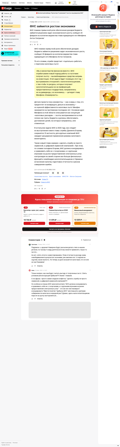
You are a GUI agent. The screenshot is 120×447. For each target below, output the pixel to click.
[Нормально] (58, 173)
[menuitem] (10, 13)
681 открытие (38, 185)
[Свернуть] (118, 445)
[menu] (11, 34)
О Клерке (34, 8)
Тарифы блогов (5, 444)
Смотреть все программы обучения (59, 229)
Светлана (34, 244)
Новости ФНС (46, 22)
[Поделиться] (40, 44)
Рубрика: (37, 182)
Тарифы (26, 8)
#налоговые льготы (41, 176)
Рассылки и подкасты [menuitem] (7, 65)
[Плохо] (63, 173)
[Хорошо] (53, 173)
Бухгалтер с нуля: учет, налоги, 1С (34, 211)
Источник (37, 179)
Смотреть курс (34, 223)
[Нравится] (35, 44)
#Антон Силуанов (75, 176)
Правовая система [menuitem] (6, 60)
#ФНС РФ (65, 176)
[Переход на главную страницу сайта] (6, 8)
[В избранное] (37, 44)
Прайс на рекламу (6, 442)
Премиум (17, 8)
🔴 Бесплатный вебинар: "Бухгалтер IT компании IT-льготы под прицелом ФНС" (59, 13)
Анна (32, 270)
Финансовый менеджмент (83, 210)
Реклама (15, 442)
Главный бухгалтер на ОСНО (58, 210)
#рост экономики (55, 176)
